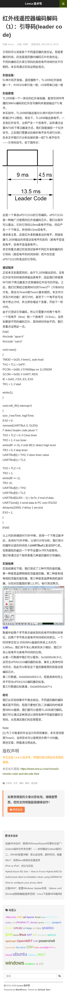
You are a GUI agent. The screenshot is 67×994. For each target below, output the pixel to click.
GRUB (9, 928)
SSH (29, 947)
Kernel (16, 935)
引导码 (9, 783)
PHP (35, 941)
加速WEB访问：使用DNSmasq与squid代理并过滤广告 (34, 843)
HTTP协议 (27, 928)
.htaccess (10, 917)
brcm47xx (51, 917)
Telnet (36, 947)
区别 (41, 964)
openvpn (10, 941)
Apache (30, 917)
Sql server (21, 947)
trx (55, 947)
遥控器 (34, 783)
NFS (35, 935)
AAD (19, 917)
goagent (56, 922)
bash (43, 917)
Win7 (41, 954)
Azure (38, 917)
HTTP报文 (37, 928)
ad (24, 917)
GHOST (48, 923)
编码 (21, 783)
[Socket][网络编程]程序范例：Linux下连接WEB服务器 (34, 893)
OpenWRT (25, 941)
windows (14, 963)
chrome (20, 922)
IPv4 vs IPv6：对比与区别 (19, 865)
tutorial (8, 955)
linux (22, 934)
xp (37, 964)
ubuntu (20, 954)
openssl (51, 934)
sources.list (10, 947)
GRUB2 (18, 928)
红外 (16, 783)
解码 (27, 783)
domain (34, 922)
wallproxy (32, 955)
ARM (25, 44)
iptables (48, 928)
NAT (29, 934)
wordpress (30, 964)
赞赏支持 (17, 809)
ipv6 (9, 934)
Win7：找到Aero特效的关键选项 (22, 860)
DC (28, 922)
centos (8, 923)
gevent (41, 923)
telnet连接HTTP (46, 947)
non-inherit (42, 935)
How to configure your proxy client (23, 882)
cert (13, 923)
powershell (47, 941)
